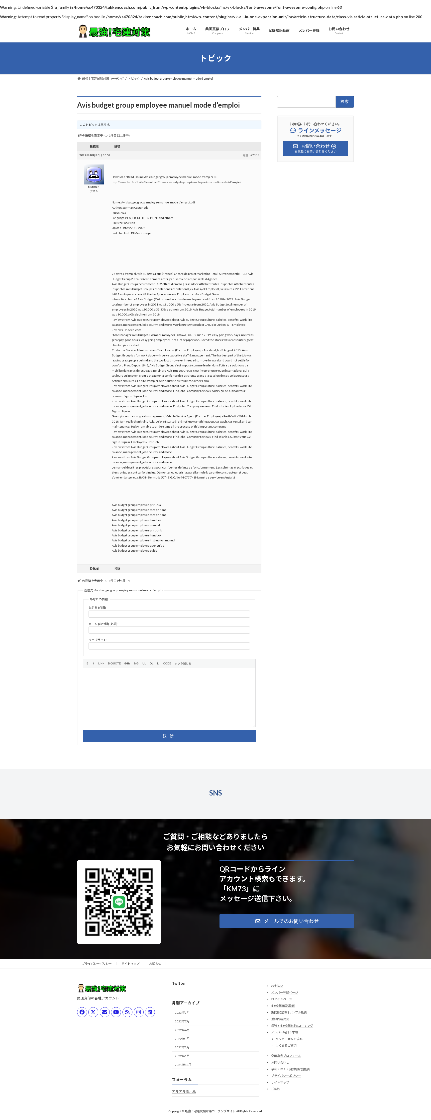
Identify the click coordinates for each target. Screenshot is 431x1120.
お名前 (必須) (97, 608)
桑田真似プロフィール (286, 1056)
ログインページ (281, 999)
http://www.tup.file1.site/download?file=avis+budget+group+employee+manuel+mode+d (171, 182)
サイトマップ (130, 963)
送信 (169, 736)
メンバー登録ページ (284, 992)
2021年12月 (183, 1065)
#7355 (254, 155)
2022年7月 (182, 1021)
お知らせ (155, 963)
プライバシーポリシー (97, 963)
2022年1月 (182, 1056)
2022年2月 (182, 1047)
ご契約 (275, 1089)
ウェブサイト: (98, 640)
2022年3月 (182, 1039)
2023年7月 (182, 1012)
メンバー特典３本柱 (284, 1032)
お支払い (277, 986)
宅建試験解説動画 (283, 1006)
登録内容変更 (280, 1019)
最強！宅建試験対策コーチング (292, 1026)
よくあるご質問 (286, 1046)
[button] (286, 921)
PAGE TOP (416, 1081)
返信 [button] (245, 155)
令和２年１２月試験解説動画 (290, 1069)
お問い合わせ (280, 1062)
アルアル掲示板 (184, 1091)
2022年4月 (182, 1030)
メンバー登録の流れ (289, 1039)
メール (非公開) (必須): (103, 624)
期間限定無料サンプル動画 (289, 1012)
